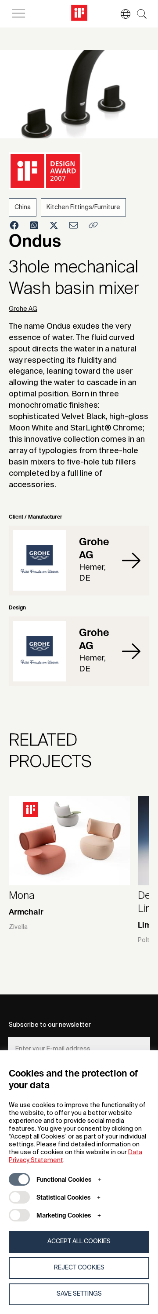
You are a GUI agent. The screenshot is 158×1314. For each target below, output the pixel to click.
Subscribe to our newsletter (50, 1025)
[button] (121, 14)
